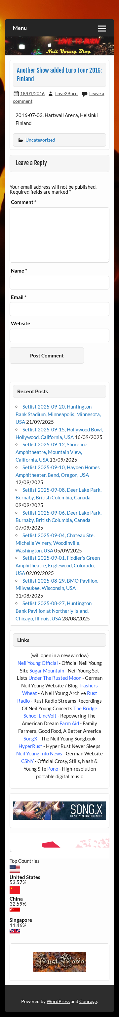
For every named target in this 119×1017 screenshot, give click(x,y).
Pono (52, 769)
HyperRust (30, 746)
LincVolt (48, 716)
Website (20, 323)
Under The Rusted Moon (54, 678)
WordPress (58, 1001)
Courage (88, 1001)
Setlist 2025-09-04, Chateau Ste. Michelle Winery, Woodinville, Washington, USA (55, 542)
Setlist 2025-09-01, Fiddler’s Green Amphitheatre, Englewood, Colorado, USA (58, 565)
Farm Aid (69, 723)
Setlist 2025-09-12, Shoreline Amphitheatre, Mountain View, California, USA (51, 452)
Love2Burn (66, 93)
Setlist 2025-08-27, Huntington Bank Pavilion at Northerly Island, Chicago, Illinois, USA (54, 610)
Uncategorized (40, 140)
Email (18, 297)
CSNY (27, 761)
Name (19, 270)
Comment (23, 202)
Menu (20, 28)
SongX (30, 738)
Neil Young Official (38, 663)
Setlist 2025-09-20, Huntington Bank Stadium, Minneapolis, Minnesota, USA (58, 414)
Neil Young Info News (39, 753)
